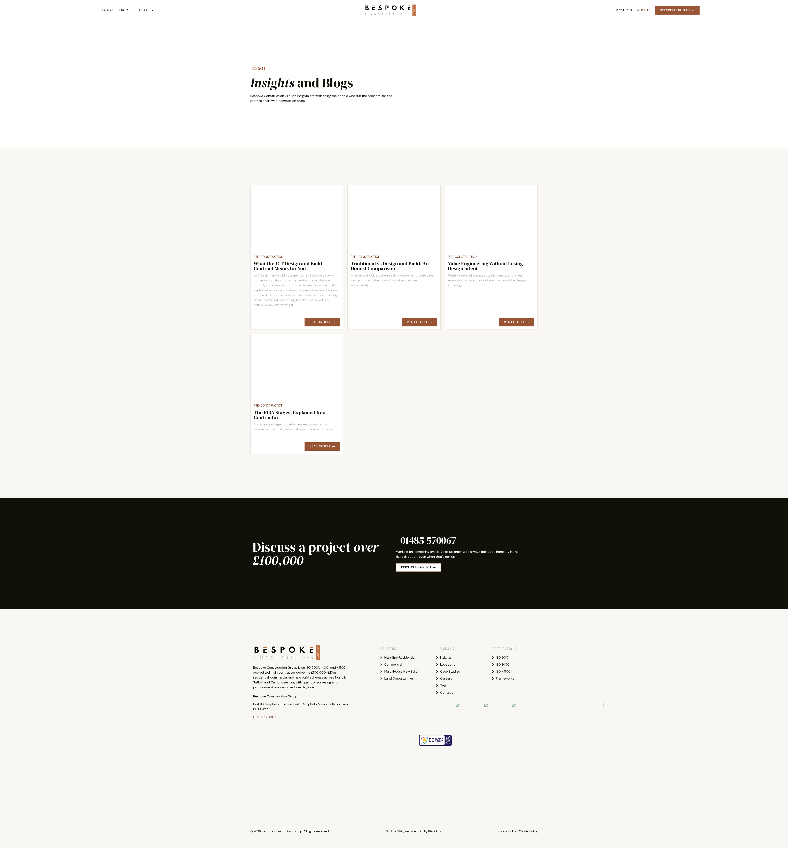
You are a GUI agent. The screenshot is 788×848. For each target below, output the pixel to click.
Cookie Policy (528, 831)
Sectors (108, 10)
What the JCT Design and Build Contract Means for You (288, 266)
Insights (643, 10)
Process (126, 10)
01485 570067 (428, 540)
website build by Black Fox (423, 831)
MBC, (400, 831)
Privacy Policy (507, 831)
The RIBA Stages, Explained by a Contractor (290, 415)
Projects (624, 10)
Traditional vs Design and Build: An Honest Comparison (390, 266)
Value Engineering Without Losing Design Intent (485, 266)
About (143, 10)
